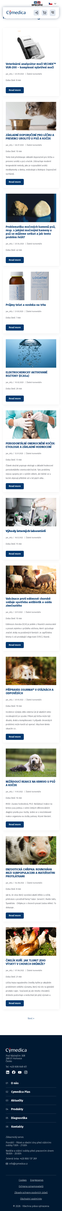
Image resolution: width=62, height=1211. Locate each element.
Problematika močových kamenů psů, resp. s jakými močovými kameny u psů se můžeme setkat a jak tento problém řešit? (30, 232)
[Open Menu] (53, 13)
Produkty (14, 1109)
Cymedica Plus (18, 1091)
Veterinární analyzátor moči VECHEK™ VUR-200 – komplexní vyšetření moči (31, 65)
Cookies (23, 1180)
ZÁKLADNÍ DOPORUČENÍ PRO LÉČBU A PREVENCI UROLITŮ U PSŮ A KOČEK (30, 136)
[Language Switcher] (54, 3)
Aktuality (14, 1100)
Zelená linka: (21, 1158)
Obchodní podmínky (31, 1198)
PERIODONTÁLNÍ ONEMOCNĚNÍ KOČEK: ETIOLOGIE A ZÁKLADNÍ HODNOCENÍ (30, 445)
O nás (12, 1083)
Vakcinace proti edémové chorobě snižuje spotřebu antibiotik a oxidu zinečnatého (29, 602)
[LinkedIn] (8, 1072)
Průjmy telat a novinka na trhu (26, 305)
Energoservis (36, 1180)
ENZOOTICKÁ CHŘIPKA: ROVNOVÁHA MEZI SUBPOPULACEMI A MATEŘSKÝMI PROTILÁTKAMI (30, 873)
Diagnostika (16, 1118)
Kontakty (14, 1126)
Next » (31, 1018)
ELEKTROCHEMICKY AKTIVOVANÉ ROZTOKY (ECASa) (26, 374)
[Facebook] (14, 1072)
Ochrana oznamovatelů (31, 1186)
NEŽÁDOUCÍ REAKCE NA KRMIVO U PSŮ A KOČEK (30, 783)
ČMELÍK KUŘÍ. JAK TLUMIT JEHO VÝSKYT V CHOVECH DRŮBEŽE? (26, 962)
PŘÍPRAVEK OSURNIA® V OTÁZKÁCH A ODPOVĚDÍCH (29, 691)
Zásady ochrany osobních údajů (31, 1192)
